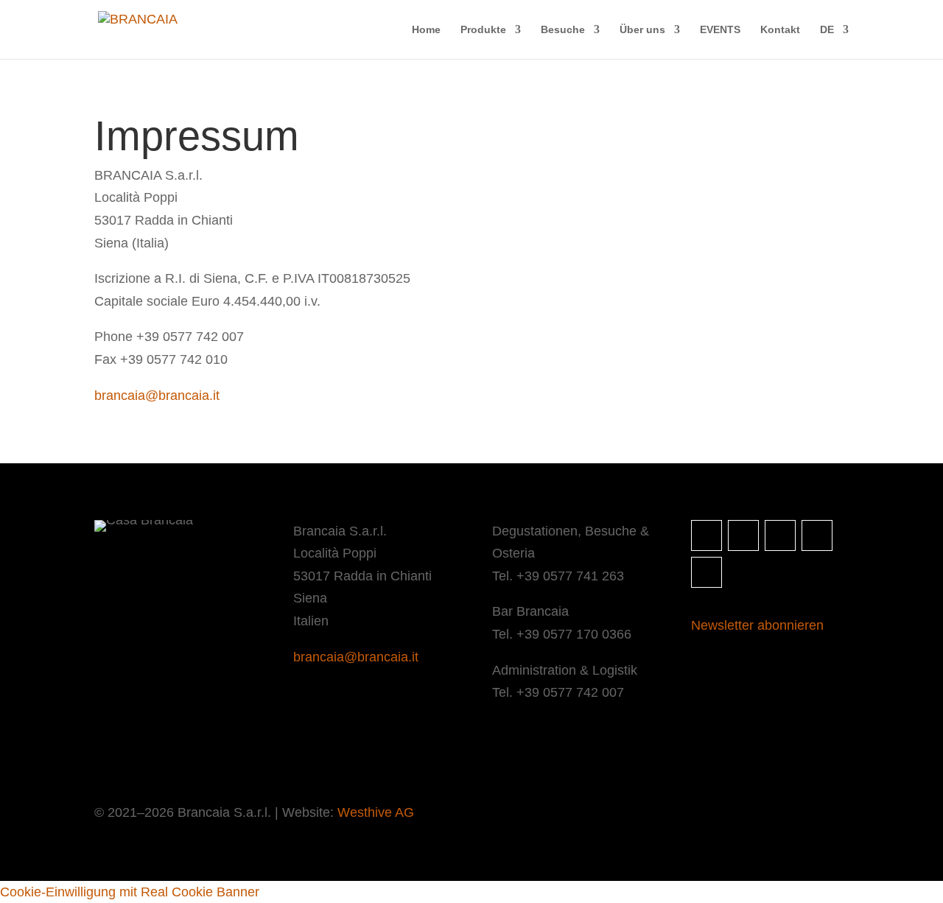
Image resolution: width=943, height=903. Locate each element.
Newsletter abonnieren (757, 625)
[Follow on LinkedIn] (780, 535)
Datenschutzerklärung (214, 753)
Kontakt (780, 29)
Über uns (642, 29)
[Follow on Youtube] (706, 572)
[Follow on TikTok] (817, 535)
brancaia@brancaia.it (157, 395)
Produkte (483, 29)
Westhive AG (375, 812)
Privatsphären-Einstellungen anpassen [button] (371, 753)
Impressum (120, 753)
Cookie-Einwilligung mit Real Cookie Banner (129, 892)
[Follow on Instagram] (706, 535)
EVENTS (720, 29)
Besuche (563, 29)
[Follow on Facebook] (743, 535)
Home (426, 29)
